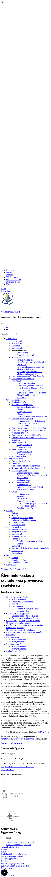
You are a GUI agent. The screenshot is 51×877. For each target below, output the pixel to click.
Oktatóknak (16, 381)
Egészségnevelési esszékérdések (30, 487)
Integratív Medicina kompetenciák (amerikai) (30, 548)
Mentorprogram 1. (19, 442)
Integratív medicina (14, 527)
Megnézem (44, 732)
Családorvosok (23, 353)
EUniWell (16, 546)
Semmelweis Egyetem (10, 847)
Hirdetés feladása (19, 560)
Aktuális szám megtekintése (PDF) (20, 842)
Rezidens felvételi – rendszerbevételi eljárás (29, 468)
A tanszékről (11, 339)
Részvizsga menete (19, 470)
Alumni (4, 849)
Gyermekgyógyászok (25, 355)
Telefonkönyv (12, 277)
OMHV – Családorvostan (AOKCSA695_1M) (27, 424)
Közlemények (17, 550)
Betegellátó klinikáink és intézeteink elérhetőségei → (17, 767)
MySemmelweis (13, 282)
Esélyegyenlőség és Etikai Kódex (15, 866)
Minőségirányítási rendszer (23, 379)
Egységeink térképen (7, 770)
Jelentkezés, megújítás (26, 383)
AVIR (3, 852)
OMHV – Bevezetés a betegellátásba (32, 416)
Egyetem (10, 270)
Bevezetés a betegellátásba (22, 404)
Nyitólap (4, 569)
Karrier (9, 284)
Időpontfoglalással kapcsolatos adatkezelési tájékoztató (29, 372)
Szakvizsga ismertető (20, 482)
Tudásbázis (21, 397)
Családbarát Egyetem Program (13, 854)
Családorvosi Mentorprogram (18, 623)
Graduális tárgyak (17, 569)
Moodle (9, 275)
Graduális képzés (13, 400)
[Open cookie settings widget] (4, 872)
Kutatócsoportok (18, 525)
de (7, 329)
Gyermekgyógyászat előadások (35, 503)
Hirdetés (9, 555)
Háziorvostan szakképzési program (26, 466)
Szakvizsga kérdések (25, 489)
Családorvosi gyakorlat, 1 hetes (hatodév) (29, 428)
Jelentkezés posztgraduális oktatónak (32, 393)
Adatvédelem (17, 357)
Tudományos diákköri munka (24, 520)
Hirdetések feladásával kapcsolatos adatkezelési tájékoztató (31, 368)
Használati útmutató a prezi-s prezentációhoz (29, 610)
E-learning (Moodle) (9, 859)
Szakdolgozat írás (19, 456)
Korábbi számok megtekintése (18, 845)
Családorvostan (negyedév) (23, 419)
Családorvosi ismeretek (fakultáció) (26, 435)
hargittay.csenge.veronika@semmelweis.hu (19, 739)
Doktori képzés (18, 522)
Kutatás (9, 510)
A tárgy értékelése (24, 412)
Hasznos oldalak (29, 506)
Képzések (16, 539)
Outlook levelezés (13, 279)
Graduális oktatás (19, 536)
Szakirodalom (17, 553)
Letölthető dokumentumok (28, 407)
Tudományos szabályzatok (22, 517)
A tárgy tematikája (24, 444)
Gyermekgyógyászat (25, 501)
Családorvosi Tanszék (10, 312)
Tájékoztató (16, 463)
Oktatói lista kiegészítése (27, 395)
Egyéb (14, 492)
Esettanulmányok (24, 480)
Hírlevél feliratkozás (25, 360)
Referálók (21, 496)
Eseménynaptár (7, 868)
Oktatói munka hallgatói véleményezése (28, 376)
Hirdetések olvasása (20, 562)
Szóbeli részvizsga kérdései (28, 473)
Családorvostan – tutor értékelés (25, 616)
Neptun (9, 272)
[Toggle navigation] (2, 323)
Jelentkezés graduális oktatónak (30, 386)
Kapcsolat (16, 346)
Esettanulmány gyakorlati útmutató (31, 421)
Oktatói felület (23, 414)
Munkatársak (17, 348)
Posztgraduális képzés (15, 459)
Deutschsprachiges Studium (12, 856)
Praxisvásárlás (22, 499)
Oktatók (20, 409)
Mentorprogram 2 (19, 449)
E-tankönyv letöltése (25, 508)
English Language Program (12, 863)
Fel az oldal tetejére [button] (11, 743)
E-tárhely (5, 861)
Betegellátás (11, 565)
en (7, 327)
